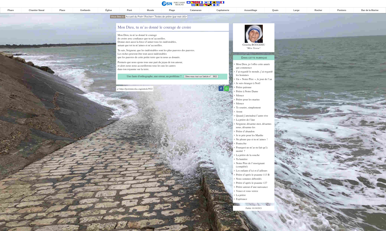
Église (108, 10)
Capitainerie (223, 10)
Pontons (341, 10)
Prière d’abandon (245, 131)
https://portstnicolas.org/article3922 (136, 88)
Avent (239, 111)
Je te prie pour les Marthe (249, 135)
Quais (275, 10)
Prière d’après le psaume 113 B (253, 174)
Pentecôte (241, 143)
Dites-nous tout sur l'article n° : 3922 (201, 76)
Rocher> (149, 16)
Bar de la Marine (369, 10)
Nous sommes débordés (249, 178)
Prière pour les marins (248, 99)
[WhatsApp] (226, 88)
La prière (241, 195)
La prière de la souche (248, 155)
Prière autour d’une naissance (252, 187)
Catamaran (195, 10)
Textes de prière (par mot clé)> (171, 16)
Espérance (241, 199)
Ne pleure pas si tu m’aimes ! (252, 139)
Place (62, 10)
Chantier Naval (36, 10)
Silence (240, 95)
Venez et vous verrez (247, 191)
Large (296, 10)
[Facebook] (221, 88)
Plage (172, 10)
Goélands (85, 10)
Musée (150, 10)
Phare (11, 10)
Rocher (318, 10)
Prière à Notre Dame (247, 91)
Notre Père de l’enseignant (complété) (250, 164)
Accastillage (250, 10)
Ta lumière (242, 159)
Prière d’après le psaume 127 (251, 182)
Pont (129, 10)
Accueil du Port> (134, 16)
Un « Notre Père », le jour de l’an (254, 79)
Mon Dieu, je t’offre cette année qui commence (253, 65)
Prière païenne (244, 87)
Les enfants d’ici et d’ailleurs (251, 170)
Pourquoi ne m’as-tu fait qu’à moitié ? (251, 149)
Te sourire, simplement (248, 107)
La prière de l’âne (245, 119)
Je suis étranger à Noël (248, 83)
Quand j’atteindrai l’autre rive (252, 115)
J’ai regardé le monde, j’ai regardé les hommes (254, 73)
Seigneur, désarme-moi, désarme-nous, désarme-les (254, 125)
